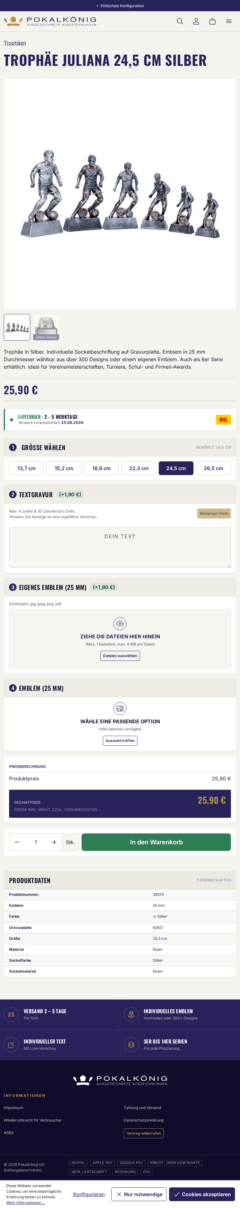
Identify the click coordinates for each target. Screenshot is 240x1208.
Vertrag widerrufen (144, 1133)
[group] (120, 194)
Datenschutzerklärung (143, 1120)
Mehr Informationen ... (25, 1202)
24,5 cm (176, 468)
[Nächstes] (223, 194)
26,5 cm (213, 468)
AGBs (8, 1132)
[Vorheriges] (17, 194)
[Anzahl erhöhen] (54, 842)
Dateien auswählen (120, 655)
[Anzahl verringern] (16, 842)
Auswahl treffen (120, 740)
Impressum (13, 1107)
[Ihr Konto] (196, 21)
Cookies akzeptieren (206, 1194)
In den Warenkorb (156, 842)
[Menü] (228, 21)
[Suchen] (180, 21)
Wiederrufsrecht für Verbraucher (33, 1120)
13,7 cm (27, 468)
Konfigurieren (89, 1194)
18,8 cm (101, 468)
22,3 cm (138, 468)
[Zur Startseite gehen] (50, 21)
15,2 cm (64, 468)
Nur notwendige (143, 1194)
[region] (120, 194)
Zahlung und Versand (142, 1107)
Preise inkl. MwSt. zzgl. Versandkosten (55, 809)
